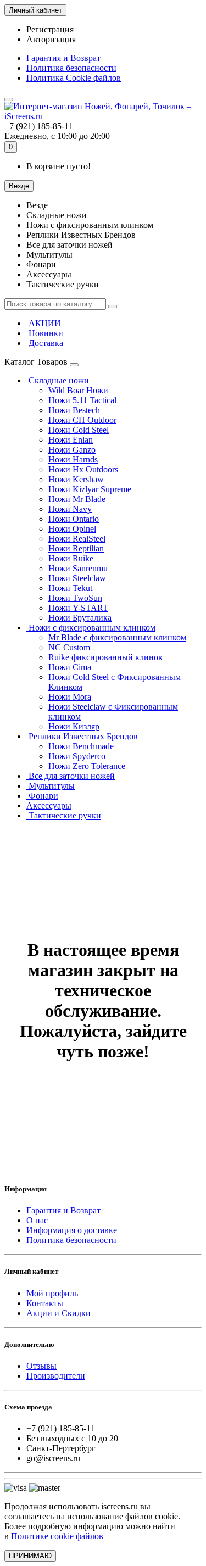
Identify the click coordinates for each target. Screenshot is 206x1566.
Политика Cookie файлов (73, 77)
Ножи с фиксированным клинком (90, 627)
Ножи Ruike (70, 558)
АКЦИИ (43, 323)
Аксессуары (48, 805)
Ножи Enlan (70, 439)
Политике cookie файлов (57, 1536)
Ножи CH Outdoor (82, 420)
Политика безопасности (71, 68)
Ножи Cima (69, 667)
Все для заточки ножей (70, 776)
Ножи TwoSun (75, 598)
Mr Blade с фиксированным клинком (117, 637)
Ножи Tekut (70, 588)
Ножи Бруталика (80, 617)
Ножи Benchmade (81, 746)
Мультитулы (50, 785)
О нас (37, 1220)
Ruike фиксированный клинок (105, 657)
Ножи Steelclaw (77, 578)
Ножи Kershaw (76, 479)
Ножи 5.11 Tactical (82, 400)
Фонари (42, 795)
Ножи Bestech (74, 410)
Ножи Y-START (78, 607)
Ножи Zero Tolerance (86, 766)
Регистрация (50, 29)
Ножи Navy (70, 509)
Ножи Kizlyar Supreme (89, 489)
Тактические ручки (63, 815)
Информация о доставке (71, 1230)
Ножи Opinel (72, 528)
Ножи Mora (69, 696)
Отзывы (41, 1365)
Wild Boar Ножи (78, 390)
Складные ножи (57, 380)
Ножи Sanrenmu (78, 568)
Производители (55, 1375)
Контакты (44, 1303)
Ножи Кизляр (73, 726)
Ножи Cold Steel (78, 429)
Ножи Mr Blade (76, 499)
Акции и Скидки (58, 1313)
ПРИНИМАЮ (30, 1556)
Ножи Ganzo (72, 449)
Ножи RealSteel (76, 538)
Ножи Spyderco (76, 756)
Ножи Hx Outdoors (83, 469)
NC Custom (69, 647)
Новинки (44, 333)
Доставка (44, 343)
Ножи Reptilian (76, 548)
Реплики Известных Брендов (82, 736)
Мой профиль (52, 1293)
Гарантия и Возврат (63, 58)
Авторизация (51, 39)
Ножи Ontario (73, 518)
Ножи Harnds (73, 459)
